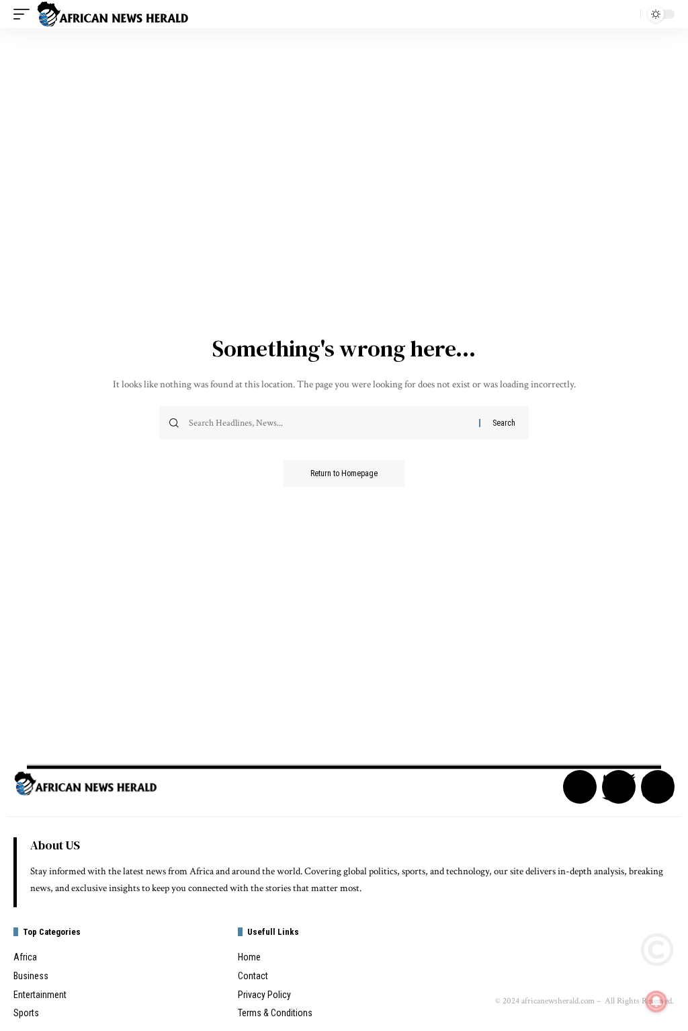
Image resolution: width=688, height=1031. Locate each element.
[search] (627, 14)
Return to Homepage (344, 473)
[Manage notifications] (656, 1001)
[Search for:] (329, 423)
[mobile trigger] (24, 14)
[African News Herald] (112, 14)
